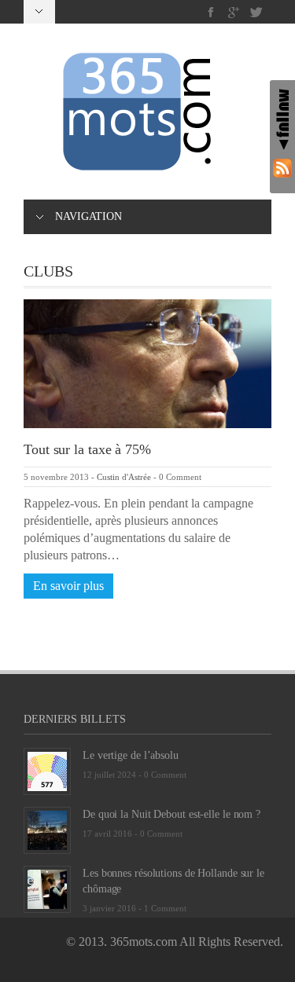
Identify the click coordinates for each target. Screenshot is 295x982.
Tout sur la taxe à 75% (87, 449)
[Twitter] (256, 12)
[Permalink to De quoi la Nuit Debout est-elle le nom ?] (47, 829)
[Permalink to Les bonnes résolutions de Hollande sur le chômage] (47, 888)
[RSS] (282, 168)
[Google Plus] (234, 12)
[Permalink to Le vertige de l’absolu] (47, 770)
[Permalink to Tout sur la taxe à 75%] (147, 362)
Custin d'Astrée (124, 477)
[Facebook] (211, 12)
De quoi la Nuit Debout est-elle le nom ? (171, 814)
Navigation (88, 216)
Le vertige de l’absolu (131, 755)
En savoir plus (68, 585)
